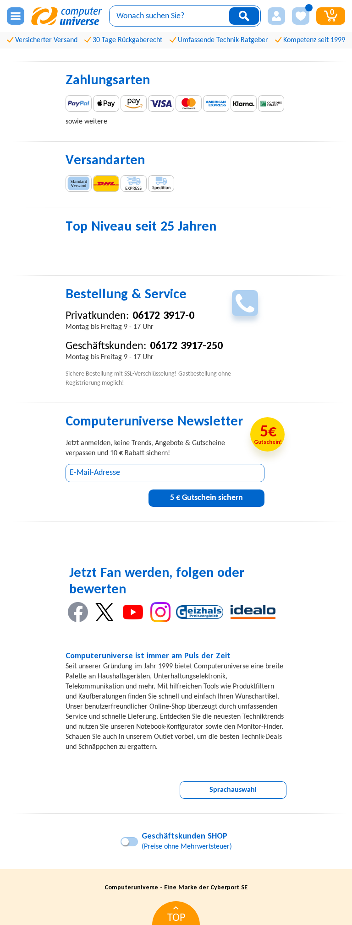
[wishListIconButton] (300, 16)
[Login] (276, 16)
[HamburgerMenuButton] (15, 16)
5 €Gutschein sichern (206, 498)
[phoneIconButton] (245, 303)
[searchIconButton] (244, 16)
